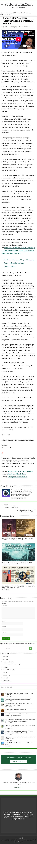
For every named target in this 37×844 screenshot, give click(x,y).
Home (3, 13)
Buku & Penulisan (7, 662)
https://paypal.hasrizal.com (16, 474)
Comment (5, 605)
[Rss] (14, 838)
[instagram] (22, 838)
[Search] (30, 648)
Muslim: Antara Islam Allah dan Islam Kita (16, 709)
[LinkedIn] (19, 838)
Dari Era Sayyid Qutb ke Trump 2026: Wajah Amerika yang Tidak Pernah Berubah (18, 586)
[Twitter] (17, 838)
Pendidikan (26, 26)
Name (4, 621)
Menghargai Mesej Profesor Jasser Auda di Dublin (25, 510)
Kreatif (8, 13)
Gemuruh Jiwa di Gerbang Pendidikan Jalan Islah (17, 563)
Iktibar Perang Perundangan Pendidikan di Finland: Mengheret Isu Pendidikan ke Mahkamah (19, 732)
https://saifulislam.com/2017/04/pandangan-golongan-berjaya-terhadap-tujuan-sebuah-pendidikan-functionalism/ (18, 250)
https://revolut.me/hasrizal (17, 477)
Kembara (5, 675)
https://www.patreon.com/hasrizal (20, 471)
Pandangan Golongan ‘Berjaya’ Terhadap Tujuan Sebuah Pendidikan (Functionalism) (19, 263)
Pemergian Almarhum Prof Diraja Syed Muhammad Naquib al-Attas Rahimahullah (18, 714)
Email (4, 626)
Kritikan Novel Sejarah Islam (11, 664)
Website (4, 632)
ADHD (4, 656)
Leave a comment (7, 27)
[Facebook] (15, 838)
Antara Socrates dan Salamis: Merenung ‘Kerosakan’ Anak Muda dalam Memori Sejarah (18, 539)
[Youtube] (21, 838)
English (5, 667)
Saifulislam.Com (18, 4)
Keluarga (5, 672)
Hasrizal (5, 26)
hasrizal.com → (18, 787)
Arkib (4, 659)
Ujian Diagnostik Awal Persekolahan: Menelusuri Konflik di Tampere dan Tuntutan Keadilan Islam (20, 720)
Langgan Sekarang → (18, 761)
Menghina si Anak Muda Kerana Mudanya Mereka (11, 506)
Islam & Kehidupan (8, 670)
